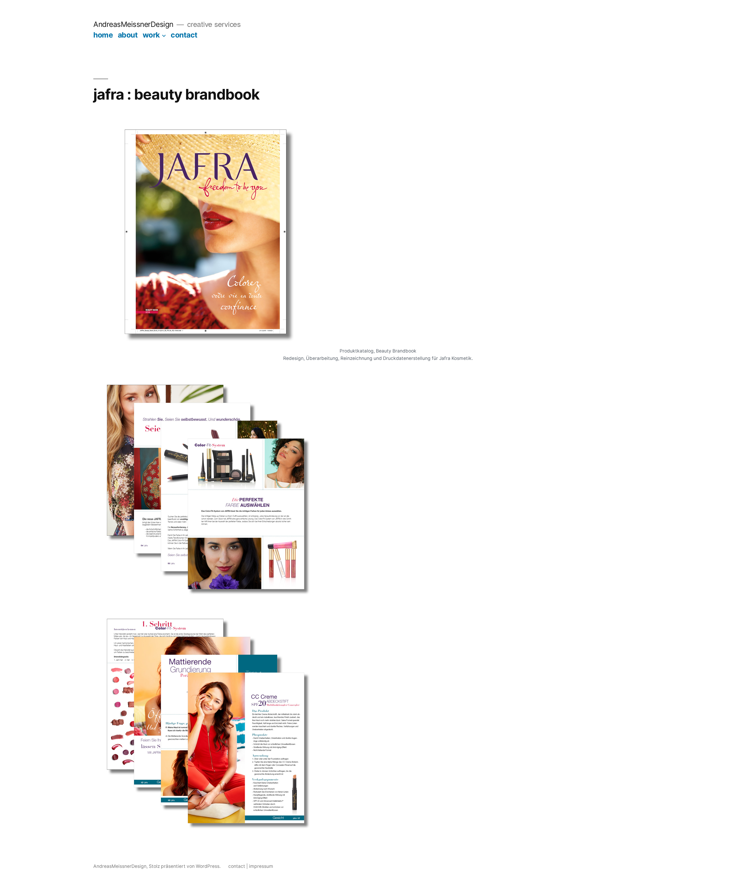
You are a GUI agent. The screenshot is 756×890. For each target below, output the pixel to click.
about (128, 34)
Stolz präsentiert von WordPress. (185, 866)
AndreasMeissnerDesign (133, 24)
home (103, 34)
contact (184, 34)
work (151, 34)
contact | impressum (250, 866)
